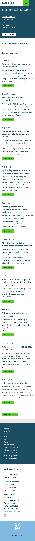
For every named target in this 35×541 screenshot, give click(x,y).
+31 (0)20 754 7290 (11, 508)
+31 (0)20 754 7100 (11, 506)
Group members (8, 19)
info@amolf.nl (14, 511)
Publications (6, 25)
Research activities (8, 17)
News (4, 22)
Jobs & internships (8, 28)
